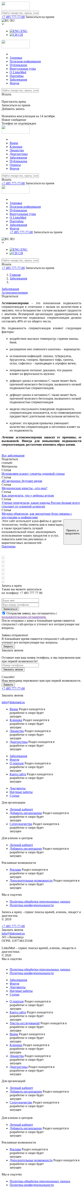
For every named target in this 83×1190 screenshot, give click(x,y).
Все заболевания (13, 455)
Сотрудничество (21, 824)
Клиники (16, 146)
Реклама (15, 869)
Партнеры (9, 546)
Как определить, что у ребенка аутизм (28, 495)
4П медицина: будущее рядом (22, 481)
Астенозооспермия (15, 292)
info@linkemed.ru (13, 702)
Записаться (10, 609)
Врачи (14, 143)
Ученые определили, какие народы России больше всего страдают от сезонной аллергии (41, 504)
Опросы (15, 165)
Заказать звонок (13, 669)
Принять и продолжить (72, 532)
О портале (17, 763)
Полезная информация (25, 61)
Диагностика (19, 154)
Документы (18, 788)
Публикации (18, 65)
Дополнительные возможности (31, 880)
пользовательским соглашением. (24, 617)
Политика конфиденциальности (32, 905)
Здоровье (16, 57)
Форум (14, 83)
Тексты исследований (25, 1023)
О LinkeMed (18, 72)
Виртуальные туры (23, 68)
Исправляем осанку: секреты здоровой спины (33, 473)
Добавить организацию (26, 813)
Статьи (14, 795)
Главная (15, 274)
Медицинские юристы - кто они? (24, 488)
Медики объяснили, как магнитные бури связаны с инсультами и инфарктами (37, 515)
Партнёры (17, 76)
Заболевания (18, 79)
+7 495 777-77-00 (13, 17)
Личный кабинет (21, 809)
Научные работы (21, 792)
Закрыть (8, 646)
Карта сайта (18, 774)
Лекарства (17, 150)
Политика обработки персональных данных (40, 901)
